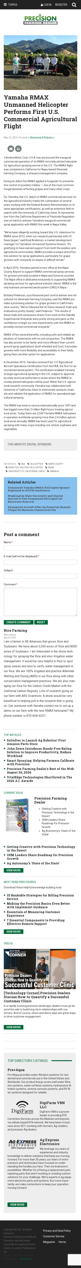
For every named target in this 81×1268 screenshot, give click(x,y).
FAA (23, 464)
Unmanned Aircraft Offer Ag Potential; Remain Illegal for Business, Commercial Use (39, 508)
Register (61, 4)
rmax (51, 467)
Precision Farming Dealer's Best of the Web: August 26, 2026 (40, 770)
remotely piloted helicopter (25, 467)
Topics (12, 4)
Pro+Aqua (16, 1070)
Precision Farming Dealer (50, 800)
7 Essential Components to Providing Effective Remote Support (36, 922)
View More (13, 870)
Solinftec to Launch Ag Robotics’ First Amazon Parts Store (36, 742)
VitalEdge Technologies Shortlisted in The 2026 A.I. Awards (39, 779)
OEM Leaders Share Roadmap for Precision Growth (40, 856)
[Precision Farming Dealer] (17, 815)
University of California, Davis (26, 471)
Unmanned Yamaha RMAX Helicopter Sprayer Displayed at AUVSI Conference (39, 489)
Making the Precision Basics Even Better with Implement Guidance (38, 905)
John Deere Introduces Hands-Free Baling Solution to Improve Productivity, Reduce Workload (39, 752)
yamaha (54, 471)
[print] (18, 149)
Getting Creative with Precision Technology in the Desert (41, 848)
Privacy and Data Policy (57, 1230)
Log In (47, 4)
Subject (8, 570)
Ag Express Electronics (50, 1142)
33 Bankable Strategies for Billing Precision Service (40, 897)
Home (62, 1241)
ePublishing (26, 1259)
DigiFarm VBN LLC (52, 1104)
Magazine (49, 1241)
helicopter (36, 464)
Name (8, 542)
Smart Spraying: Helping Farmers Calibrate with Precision (40, 762)
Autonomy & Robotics (42, 137)
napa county (55, 464)
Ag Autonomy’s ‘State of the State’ (33, 863)
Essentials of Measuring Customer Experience (33, 913)
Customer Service (53, 1236)
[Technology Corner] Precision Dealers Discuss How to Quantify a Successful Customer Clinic (37, 997)
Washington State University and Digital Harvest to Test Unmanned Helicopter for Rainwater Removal (35, 498)
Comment (11, 584)
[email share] (11, 149)
